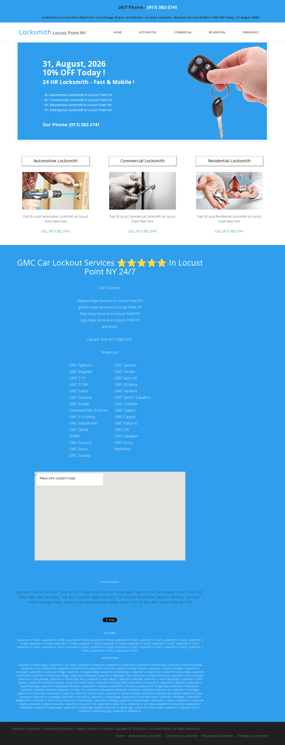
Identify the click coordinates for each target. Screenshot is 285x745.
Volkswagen (46, 602)
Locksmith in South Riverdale (166, 668)
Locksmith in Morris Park (47, 700)
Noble (31, 597)
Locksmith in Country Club (80, 704)
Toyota (63, 592)
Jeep (95, 602)
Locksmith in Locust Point (170, 704)
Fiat (120, 597)
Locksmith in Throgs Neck (153, 686)
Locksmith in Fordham (128, 690)
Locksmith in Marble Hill (156, 690)
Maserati (140, 592)
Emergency (251, 32)
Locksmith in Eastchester (115, 672)
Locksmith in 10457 (187, 643)
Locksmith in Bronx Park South (140, 697)
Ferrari (113, 597)
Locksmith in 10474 (89, 643)
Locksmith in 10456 (77, 640)
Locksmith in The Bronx (123, 686)
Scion (182, 602)
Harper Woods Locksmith (94, 729)
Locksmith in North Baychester (162, 679)
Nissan (23, 597)
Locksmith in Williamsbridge (95, 711)
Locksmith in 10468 (53, 640)
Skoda (40, 597)
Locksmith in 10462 (126, 647)
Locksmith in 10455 (126, 640)
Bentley (124, 602)
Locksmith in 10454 (102, 640)
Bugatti (95, 597)
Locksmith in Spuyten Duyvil (182, 707)
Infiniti (150, 592)
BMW (154, 602)
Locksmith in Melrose (130, 679)
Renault (96, 592)
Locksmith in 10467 (28, 640)
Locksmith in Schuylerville (33, 679)
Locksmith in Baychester (48, 707)
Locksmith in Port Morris (184, 686)
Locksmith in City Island (62, 665)
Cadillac (191, 592)
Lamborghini (52, 597)
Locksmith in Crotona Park (111, 683)
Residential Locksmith (217, 736)
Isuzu (72, 597)
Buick (147, 602)
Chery (77, 592)
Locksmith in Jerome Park (72, 668)
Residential (217, 32)
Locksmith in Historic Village (83, 672)
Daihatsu (113, 602)
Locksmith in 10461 (77, 647)
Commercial (183, 32)
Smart (134, 602)
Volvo (55, 592)
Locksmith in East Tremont (131, 668)
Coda (188, 597)
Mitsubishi (163, 597)
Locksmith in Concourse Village (47, 672)
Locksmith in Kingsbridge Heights (83, 707)
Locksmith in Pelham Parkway (46, 683)
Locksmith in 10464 (40, 643)
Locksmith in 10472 (53, 647)
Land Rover (83, 597)
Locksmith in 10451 (163, 643)
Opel (105, 592)
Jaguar (130, 592)
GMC (47, 592)
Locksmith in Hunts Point (120, 665)
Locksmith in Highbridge (118, 707)
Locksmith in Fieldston (95, 686)
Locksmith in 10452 (175, 647)
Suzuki (79, 602)
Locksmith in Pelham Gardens (38, 690)
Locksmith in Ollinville (102, 668)
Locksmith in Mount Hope (32, 665)
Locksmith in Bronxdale (99, 690)
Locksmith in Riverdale (185, 690)
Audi (200, 592)
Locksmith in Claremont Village (50, 675)
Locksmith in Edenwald (91, 665)
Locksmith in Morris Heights (187, 675)
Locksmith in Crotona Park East (151, 675)
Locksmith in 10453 (28, 647)
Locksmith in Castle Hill (71, 690)
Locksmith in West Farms (112, 704)
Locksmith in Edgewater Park (114, 675)
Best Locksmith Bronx (156, 729)
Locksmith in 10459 (102, 651)
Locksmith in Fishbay (106, 700)
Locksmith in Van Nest (141, 704)
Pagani (196, 597)
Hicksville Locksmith (26, 729)
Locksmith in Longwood (46, 697)
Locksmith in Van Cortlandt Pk (38, 668)
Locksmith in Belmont (173, 683)
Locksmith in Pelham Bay (151, 665)
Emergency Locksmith (252, 736)
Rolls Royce (168, 592)
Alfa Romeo (177, 597)
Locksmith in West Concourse (46, 704)
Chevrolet (130, 597)
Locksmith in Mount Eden (149, 707)
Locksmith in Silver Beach (101, 679)
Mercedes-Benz (146, 597)
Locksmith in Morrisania (75, 697)
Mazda (103, 602)
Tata (158, 592)
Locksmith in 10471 (151, 647)
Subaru (58, 602)
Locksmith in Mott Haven (80, 683)
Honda (174, 602)
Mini (112, 592)
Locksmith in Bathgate (172, 697)
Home (118, 32)
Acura (104, 597)
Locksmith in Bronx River (89, 693)
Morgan (120, 592)
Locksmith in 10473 (151, 640)
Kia (140, 602)
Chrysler (32, 602)
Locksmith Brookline (58, 729)
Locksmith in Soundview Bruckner (61, 686)
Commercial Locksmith (181, 736)
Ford (189, 602)
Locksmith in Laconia (163, 700)
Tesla (64, 597)
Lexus (87, 602)
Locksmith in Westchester (134, 700)
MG (70, 592)
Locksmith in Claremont (31, 693)
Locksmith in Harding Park (143, 683)
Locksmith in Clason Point (146, 672)
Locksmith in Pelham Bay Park (67, 679)
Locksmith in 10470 (138, 643)
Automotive (148, 32)
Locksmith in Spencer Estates (123, 693)
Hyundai (38, 592)
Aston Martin (24, 592)
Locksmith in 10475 (126, 651)
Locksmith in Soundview (177, 672)
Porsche (68, 602)
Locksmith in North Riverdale (184, 665)
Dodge (86, 592)
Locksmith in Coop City (60, 693)
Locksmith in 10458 (114, 643)
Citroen (181, 592)
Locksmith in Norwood (83, 675)
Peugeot (164, 602)
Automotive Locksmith (145, 736)
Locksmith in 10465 (102, 647)
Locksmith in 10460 (175, 640)
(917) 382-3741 (162, 7)
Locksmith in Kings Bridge (105, 697)
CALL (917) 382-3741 (55, 231)
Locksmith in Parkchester (77, 700)
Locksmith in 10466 (65, 643)
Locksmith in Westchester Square (161, 693)
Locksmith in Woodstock (127, 711)
